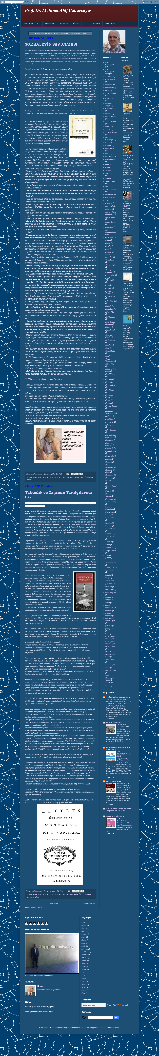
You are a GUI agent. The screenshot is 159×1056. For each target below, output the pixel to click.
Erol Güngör (110, 317)
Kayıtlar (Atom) (37, 907)
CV (38, 23)
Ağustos (84, 925)
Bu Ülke (108, 246)
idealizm (108, 587)
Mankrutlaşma (111, 148)
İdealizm (108, 665)
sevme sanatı (110, 189)
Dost (107, 285)
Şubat (83, 984)
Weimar (108, 178)
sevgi (107, 186)
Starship (108, 526)
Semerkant (109, 512)
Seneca (108, 170)
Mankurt (108, 462)
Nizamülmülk (110, 159)
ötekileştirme (110, 660)
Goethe (108, 345)
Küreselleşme (110, 451)
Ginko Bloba (110, 340)
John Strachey (111, 430)
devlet (107, 127)
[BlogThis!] (74, 474)
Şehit (107, 686)
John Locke (109, 425)
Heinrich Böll (110, 385)
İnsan (107, 668)
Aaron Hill (109, 206)
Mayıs (83, 922)
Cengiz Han (110, 108)
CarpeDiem (109, 260)
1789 (107, 200)
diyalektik (109, 581)
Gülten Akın (109, 364)
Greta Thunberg (109, 360)
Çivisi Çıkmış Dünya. (110, 638)
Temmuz (84, 928)
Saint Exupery (110, 502)
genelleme (109, 584)
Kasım (83, 940)
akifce (42, 986)
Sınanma (108, 534)
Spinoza (108, 523)
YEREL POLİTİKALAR (115, 816)
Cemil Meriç (110, 80)
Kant (107, 143)
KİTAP (76, 23)
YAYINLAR (63, 23)
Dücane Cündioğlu (109, 139)
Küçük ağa (109, 456)
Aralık (83, 969)
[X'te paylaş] (76, 474)
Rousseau (87, 894)
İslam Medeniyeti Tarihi (109, 678)
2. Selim (108, 203)
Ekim (83, 943)
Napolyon (109, 478)
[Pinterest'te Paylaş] (81, 474)
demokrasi (70, 477)
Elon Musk (109, 309)
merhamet (109, 590)
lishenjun (65, 1027)
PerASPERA (110, 23)
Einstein (108, 306)
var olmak (109, 194)
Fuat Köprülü (110, 330)
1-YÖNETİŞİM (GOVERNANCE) (118, 697)
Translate (125, 1005)
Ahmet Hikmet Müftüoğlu (110, 213)
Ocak (83, 966)
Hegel (107, 382)
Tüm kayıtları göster (78, 33)
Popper (108, 491)
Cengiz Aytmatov (109, 271)
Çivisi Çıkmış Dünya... (110, 643)
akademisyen (110, 563)
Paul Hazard (110, 481)
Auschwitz (109, 237)
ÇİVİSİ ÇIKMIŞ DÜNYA (128, 247)
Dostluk (108, 288)
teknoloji (108, 611)
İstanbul (108, 683)
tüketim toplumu (108, 615)
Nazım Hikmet (110, 117)
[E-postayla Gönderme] (67, 474)
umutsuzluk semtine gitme (110, 620)
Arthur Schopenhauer (110, 232)
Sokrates (29, 480)
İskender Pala (110, 671)
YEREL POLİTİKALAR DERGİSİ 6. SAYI (123, 821)
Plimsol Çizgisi (111, 486)
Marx (107, 153)
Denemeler (109, 275)
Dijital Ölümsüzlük (110, 279)
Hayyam (108, 379)
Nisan (83, 961)
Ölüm (82, 477)
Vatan (107, 545)
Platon (107, 167)
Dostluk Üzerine (108, 292)
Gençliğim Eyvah (109, 336)
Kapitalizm (109, 440)
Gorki (107, 356)
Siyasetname (110, 518)
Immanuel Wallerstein (109, 412)
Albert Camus (110, 222)
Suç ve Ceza (110, 529)
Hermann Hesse (72, 894)
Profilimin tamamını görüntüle (48, 990)
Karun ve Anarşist (108, 444)
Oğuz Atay (109, 164)
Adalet (35, 477)
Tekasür (108, 542)
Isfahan (108, 416)
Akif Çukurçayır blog (57, 477)
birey (107, 578)
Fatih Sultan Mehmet (110, 323)
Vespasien (29, 897)
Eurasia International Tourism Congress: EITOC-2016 (118, 810)
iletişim (96, 23)
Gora (107, 348)
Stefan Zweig (110, 121)
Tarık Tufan (109, 537)
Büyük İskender (108, 256)
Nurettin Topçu (108, 105)
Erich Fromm (110, 98)
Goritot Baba (110, 351)
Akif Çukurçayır (43, 477)
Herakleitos (109, 390)
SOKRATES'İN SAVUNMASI (51, 44)
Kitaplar (108, 146)
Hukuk (77, 477)
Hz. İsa (108, 403)
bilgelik (108, 575)
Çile (106, 634)
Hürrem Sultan (111, 406)
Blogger (93, 1027)
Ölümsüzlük (89, 477)
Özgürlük (108, 652)
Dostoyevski (110, 296)
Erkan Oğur (109, 312)
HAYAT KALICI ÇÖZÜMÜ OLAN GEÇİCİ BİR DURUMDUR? (128, 160)
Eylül (83, 946)
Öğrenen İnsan (126, 115)
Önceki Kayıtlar (89, 903)
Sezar (107, 515)
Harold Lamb (110, 374)
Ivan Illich (109, 419)
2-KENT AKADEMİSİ (114, 723)
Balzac (108, 243)
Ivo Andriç (109, 422)
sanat (107, 603)
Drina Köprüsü (111, 301)
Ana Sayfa (28, 23)
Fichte (107, 327)
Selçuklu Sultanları (109, 508)
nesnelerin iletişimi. (109, 599)
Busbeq (108, 252)
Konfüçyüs (109, 448)
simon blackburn (109, 607)
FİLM (86, 23)
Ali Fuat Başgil (111, 133)
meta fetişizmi (110, 593)
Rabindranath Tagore (110, 495)
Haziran (84, 931)
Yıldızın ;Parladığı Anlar (109, 558)
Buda (107, 249)
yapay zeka (109, 629)
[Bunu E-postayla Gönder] (72, 474)
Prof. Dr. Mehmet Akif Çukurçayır (58, 11)
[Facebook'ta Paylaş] (79, 474)
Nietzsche (109, 156)
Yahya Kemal (110, 551)
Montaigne (109, 475)
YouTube (49, 23)
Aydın (107, 240)
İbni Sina (108, 197)
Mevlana (108, 85)
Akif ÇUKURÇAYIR (113, 781)
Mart (83, 937)
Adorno (108, 209)
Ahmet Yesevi (110, 217)
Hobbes (108, 114)
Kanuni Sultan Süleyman (110, 436)
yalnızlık (37, 897)
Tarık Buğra (110, 173)
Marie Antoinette (109, 466)
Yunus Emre (110, 181)
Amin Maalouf (110, 93)
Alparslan (109, 227)
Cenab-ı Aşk (110, 265)
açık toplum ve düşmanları (111, 569)
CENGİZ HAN (128, 76)
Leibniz (108, 459)
